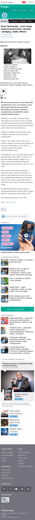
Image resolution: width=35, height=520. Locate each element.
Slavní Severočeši (7, 37)
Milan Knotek (10, 202)
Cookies (4, 513)
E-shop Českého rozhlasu (13, 359)
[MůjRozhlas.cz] (3, 46)
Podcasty (5, 475)
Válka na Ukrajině (7, 452)
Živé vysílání (7, 244)
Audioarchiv (23, 10)
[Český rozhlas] (7, 2)
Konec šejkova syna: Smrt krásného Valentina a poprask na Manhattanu (21, 298)
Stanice (4, 458)
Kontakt (21, 463)
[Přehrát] (3, 91)
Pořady (23, 21)
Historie (4, 21)
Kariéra (20, 461)
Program (14, 10)
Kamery (31, 10)
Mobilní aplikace (7, 478)
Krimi (4, 232)
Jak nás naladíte (23, 452)
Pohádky (5, 236)
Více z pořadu (8, 315)
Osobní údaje (12, 513)
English (4, 515)
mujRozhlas (5, 222)
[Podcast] (1, 98)
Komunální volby (7, 455)
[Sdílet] (5, 98)
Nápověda (21, 455)
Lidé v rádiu (22, 458)
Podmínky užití (23, 513)
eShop (4, 461)
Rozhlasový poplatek (25, 466)
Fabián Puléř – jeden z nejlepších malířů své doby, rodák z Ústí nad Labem (21, 289)
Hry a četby (6, 228)
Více (31, 21)
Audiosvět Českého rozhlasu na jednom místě (15, 252)
